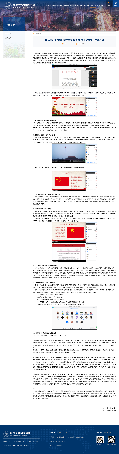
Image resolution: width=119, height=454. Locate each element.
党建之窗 (39, 33)
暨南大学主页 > (7, 441)
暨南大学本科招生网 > (20, 441)
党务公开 (8, 38)
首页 (35, 33)
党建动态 (8, 33)
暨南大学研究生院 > (34, 441)
